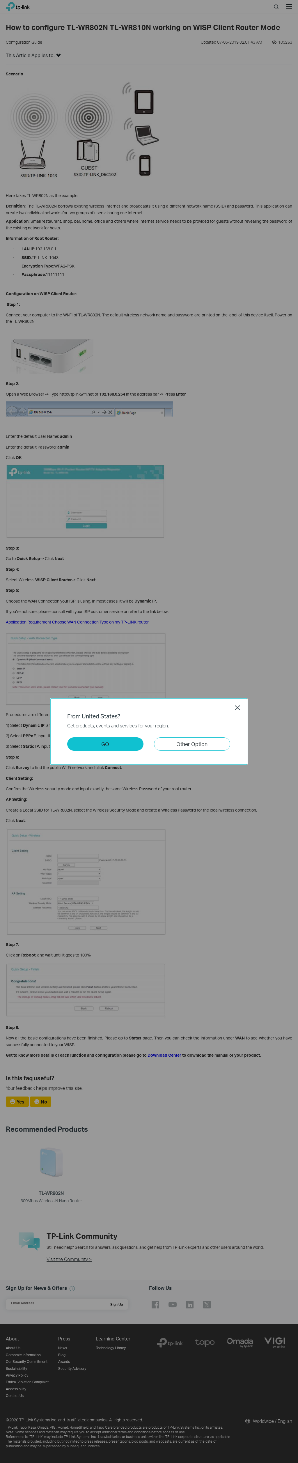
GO (105, 744)
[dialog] (149, 731)
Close (237, 707)
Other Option (191, 744)
